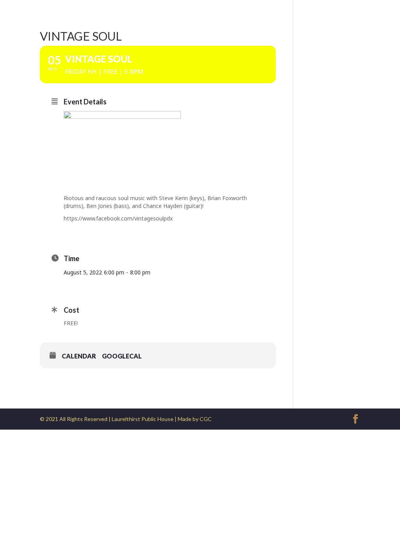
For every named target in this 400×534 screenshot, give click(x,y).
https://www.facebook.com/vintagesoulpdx (118, 218)
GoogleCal (122, 356)
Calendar (79, 356)
